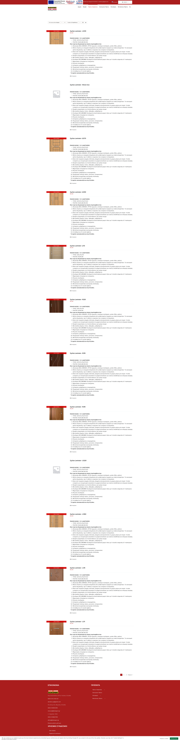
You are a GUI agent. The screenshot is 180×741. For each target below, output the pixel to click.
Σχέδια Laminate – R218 (77, 407)
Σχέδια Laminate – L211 (77, 621)
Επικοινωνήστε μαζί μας (54, 723)
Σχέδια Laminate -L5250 (78, 192)
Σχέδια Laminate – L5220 (78, 460)
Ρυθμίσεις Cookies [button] (164, 738)
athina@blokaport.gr (53, 720)
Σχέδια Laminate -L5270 (78, 138)
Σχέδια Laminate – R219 (77, 353)
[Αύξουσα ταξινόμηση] (64, 22)
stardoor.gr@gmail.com (103, 1)
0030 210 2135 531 (53, 698)
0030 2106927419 (53, 717)
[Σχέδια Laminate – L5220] (56, 470)
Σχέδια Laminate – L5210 (78, 31)
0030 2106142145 (53, 708)
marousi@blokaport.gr (54, 711)
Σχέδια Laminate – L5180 (78, 514)
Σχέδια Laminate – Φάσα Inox (80, 85)
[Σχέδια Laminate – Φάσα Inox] (56, 94)
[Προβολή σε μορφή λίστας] (85, 22)
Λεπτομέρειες (73, 76)
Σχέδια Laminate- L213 (77, 246)
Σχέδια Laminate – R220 (78, 299)
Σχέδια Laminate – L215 (77, 568)
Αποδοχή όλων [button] (174, 738)
